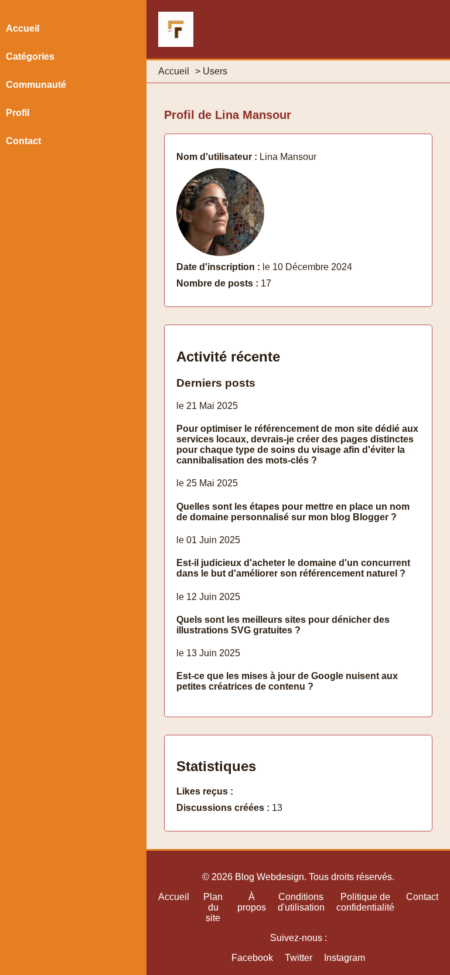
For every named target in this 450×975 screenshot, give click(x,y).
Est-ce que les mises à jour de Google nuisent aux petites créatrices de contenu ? (287, 681)
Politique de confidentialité (365, 902)
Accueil (173, 71)
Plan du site (213, 907)
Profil (17, 113)
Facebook (252, 958)
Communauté (36, 85)
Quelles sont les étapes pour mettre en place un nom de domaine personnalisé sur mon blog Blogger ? (293, 512)
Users (215, 71)
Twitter (298, 958)
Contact (23, 141)
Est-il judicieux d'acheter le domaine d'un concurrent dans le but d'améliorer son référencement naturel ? (293, 568)
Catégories (30, 57)
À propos (251, 902)
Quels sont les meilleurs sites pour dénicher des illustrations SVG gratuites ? (283, 625)
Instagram (344, 958)
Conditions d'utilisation (301, 902)
